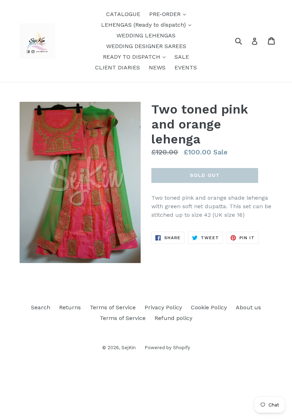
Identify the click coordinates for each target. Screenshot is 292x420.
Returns (70, 307)
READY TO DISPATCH (136, 56)
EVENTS (185, 67)
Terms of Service (113, 307)
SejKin (128, 347)
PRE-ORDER (169, 13)
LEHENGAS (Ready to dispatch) (148, 24)
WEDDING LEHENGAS (146, 35)
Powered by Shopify (167, 347)
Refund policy (173, 318)
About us (248, 307)
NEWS (157, 67)
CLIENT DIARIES (117, 67)
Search (40, 307)
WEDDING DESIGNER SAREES (146, 46)
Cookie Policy (209, 307)
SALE (181, 56)
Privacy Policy (163, 307)
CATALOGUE (123, 14)
